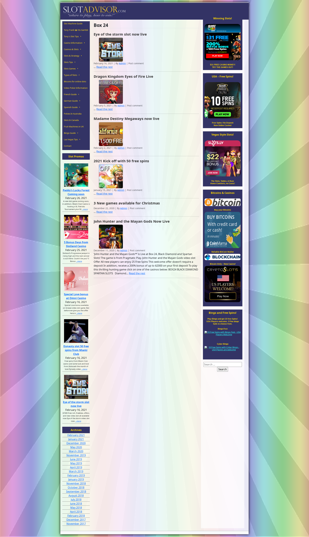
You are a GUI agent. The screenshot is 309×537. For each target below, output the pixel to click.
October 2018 (76, 487)
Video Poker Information (76, 87)
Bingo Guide (70, 133)
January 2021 (76, 439)
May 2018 (76, 507)
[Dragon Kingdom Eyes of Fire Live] (111, 91)
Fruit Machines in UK (74, 126)
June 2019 (76, 459)
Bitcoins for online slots (75, 81)
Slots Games (70, 68)
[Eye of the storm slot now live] (111, 49)
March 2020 (76, 451)
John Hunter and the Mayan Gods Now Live (132, 221)
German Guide (71, 100)
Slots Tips (68, 62)
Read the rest (104, 67)
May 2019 (76, 463)
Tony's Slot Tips (71, 36)
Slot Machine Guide (73, 23)
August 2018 (76, 495)
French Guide (70, 94)
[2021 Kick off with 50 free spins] (111, 176)
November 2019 (76, 455)
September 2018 (76, 491)
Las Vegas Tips (71, 139)
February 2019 (76, 475)
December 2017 (76, 519)
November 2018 (76, 483)
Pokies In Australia (72, 113)
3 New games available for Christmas (127, 203)
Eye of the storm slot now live (120, 34)
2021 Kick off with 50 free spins (121, 160)
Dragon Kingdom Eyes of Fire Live (123, 76)
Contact (67, 145)
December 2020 (76, 443)
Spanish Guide (71, 107)
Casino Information (73, 42)
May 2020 (76, 447)
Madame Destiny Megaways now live (126, 118)
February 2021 (76, 435)
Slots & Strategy (71, 55)
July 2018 (76, 499)
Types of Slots (70, 75)
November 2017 (76, 523)
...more (85, 209)
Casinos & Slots (71, 49)
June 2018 (76, 503)
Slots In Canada (71, 120)
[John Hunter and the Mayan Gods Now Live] (111, 236)
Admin (122, 63)
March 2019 (76, 471)
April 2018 (76, 511)
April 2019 (76, 467)
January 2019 (76, 479)
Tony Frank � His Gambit (76, 29)
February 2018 (76, 515)
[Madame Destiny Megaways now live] (111, 134)
